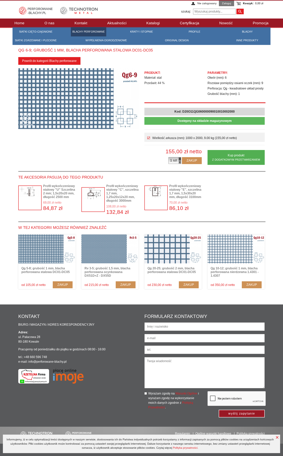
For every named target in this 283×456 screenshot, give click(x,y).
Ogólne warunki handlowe (213, 433)
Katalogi (153, 23)
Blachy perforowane (88, 31)
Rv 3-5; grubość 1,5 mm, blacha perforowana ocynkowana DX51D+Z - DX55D (107, 272)
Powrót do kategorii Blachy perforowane (49, 60)
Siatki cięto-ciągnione (35, 31)
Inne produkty (247, 40)
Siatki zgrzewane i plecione (36, 40)
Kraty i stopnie (141, 31)
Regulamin (182, 433)
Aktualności (116, 23)
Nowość (226, 23)
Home (19, 23)
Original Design (177, 40)
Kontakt (81, 23)
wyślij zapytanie (241, 413)
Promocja (261, 23)
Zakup (192, 160)
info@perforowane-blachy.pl (47, 361)
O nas (49, 23)
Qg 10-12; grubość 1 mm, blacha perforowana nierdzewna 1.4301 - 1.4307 (235, 272)
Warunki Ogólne (186, 393)
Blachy (247, 31)
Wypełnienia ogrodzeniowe (106, 40)
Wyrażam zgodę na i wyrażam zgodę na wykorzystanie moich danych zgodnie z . (173, 400)
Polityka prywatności (185, 447)
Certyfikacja (189, 23)
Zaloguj (226, 3)
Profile (194, 31)
